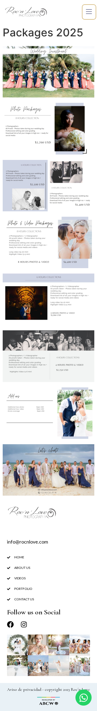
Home (19, 557)
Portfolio (23, 589)
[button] (89, 12)
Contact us (24, 599)
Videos (20, 578)
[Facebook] (10, 624)
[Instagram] (23, 624)
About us (22, 568)
